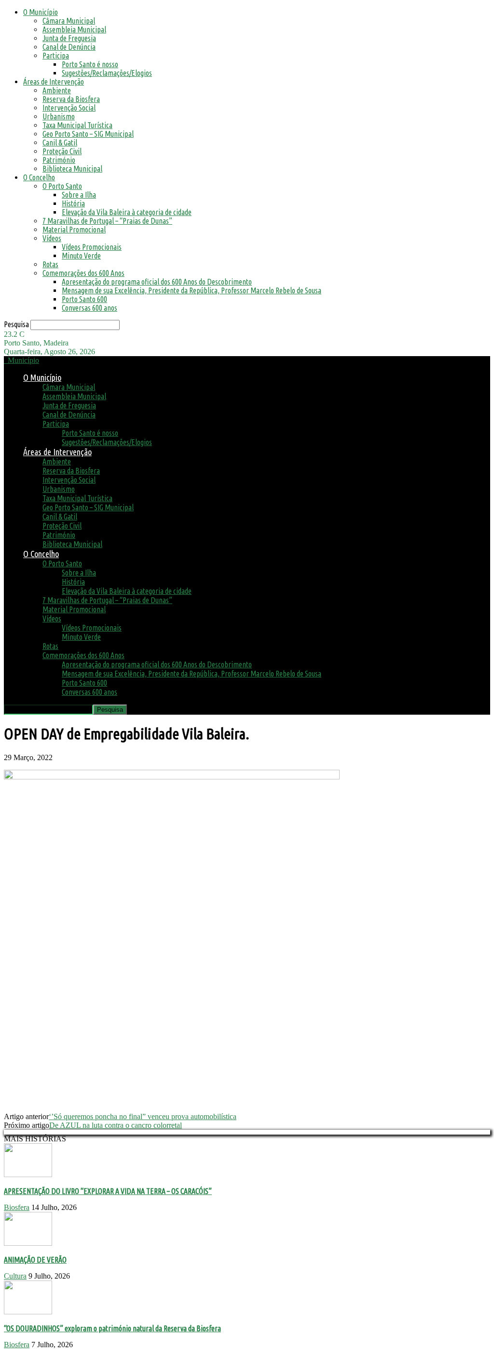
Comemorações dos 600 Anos (83, 273)
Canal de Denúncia (69, 47)
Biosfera (16, 1207)
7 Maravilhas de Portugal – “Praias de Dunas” (107, 220)
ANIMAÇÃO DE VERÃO (35, 1259)
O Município (40, 12)
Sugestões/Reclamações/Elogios (107, 73)
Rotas (50, 264)
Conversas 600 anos (89, 307)
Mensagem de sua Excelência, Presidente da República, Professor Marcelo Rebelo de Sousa (191, 290)
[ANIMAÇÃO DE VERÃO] (28, 1243)
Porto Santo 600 (84, 299)
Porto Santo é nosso (90, 64)
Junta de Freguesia (69, 38)
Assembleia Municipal (74, 29)
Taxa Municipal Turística (77, 125)
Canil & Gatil (59, 142)
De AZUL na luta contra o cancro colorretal (115, 1125)
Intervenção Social (69, 107)
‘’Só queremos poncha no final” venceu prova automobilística (142, 1116)
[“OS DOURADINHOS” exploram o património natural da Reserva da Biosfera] (28, 1312)
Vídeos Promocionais (92, 247)
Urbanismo (58, 116)
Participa (55, 55)
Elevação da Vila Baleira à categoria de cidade (127, 212)
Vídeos (51, 238)
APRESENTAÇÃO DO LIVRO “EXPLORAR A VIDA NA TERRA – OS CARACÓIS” (108, 1191)
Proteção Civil (62, 151)
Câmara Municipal (68, 20)
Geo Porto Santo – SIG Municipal (88, 134)
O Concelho (39, 177)
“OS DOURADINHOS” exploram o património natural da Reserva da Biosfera (112, 1328)
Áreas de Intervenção (53, 81)
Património (58, 160)
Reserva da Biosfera (71, 99)
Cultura (15, 1276)
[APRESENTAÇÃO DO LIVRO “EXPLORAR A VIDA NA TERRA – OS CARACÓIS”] (28, 1174)
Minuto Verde (81, 255)
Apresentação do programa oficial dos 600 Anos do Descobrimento (157, 281)
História (73, 203)
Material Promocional (74, 229)
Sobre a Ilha (79, 194)
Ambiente (56, 90)
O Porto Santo (62, 186)
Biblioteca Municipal (72, 168)
